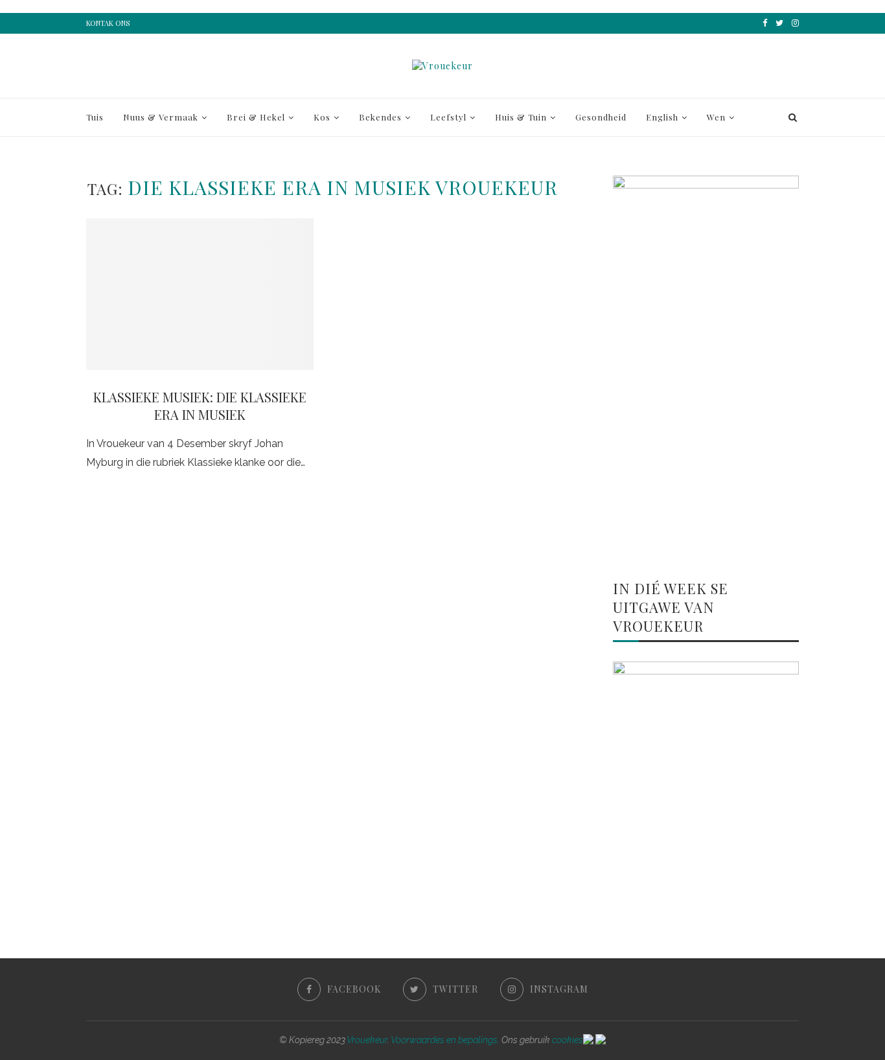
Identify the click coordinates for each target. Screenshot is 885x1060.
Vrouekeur (367, 1040)
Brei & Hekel (256, 116)
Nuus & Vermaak (160, 116)
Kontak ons (108, 23)
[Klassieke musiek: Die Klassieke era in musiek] (200, 294)
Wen (716, 116)
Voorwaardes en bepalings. (445, 1040)
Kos (322, 116)
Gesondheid (600, 116)
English (662, 116)
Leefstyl (448, 116)
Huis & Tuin (521, 116)
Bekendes (380, 116)
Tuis (95, 116)
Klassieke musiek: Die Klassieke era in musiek (199, 405)
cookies (567, 1040)
